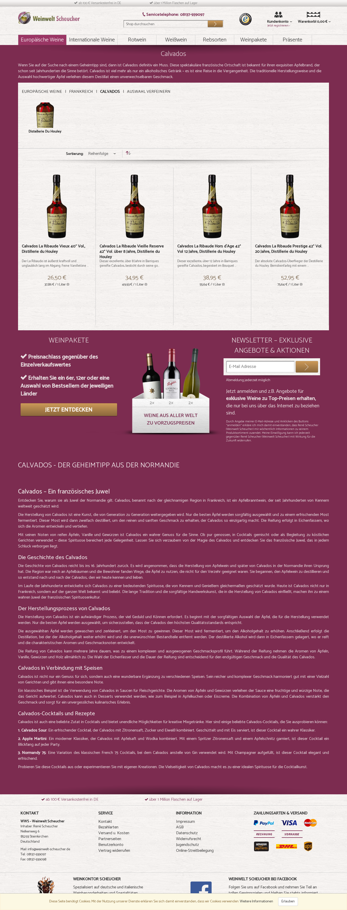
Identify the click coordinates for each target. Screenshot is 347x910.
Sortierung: (75, 154)
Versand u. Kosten (113, 833)
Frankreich (81, 91)
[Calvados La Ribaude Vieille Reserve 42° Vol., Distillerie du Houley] (134, 206)
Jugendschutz (187, 844)
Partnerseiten (109, 839)
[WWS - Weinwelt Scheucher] (49, 18)
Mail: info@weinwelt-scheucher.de (45, 849)
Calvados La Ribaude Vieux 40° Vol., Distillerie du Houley (53, 249)
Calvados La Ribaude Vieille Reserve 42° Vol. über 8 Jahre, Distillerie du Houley (132, 251)
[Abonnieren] (306, 367)
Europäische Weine (42, 91)
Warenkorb (305, 21)
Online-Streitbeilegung (195, 850)
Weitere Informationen (256, 901)
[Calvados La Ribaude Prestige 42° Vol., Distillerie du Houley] (290, 206)
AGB (180, 827)
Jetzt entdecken (68, 409)
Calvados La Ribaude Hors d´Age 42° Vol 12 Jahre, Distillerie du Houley (209, 249)
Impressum (185, 821)
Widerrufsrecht (188, 839)
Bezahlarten (108, 827)
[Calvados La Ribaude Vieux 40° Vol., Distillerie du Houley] (57, 206)
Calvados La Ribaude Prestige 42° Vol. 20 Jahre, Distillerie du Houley (288, 249)
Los (215, 23)
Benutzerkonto (110, 844)
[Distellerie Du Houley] (45, 115)
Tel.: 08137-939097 (33, 854)
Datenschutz (187, 833)
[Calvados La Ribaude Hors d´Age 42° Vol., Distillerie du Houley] (212, 206)
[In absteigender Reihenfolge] (128, 154)
